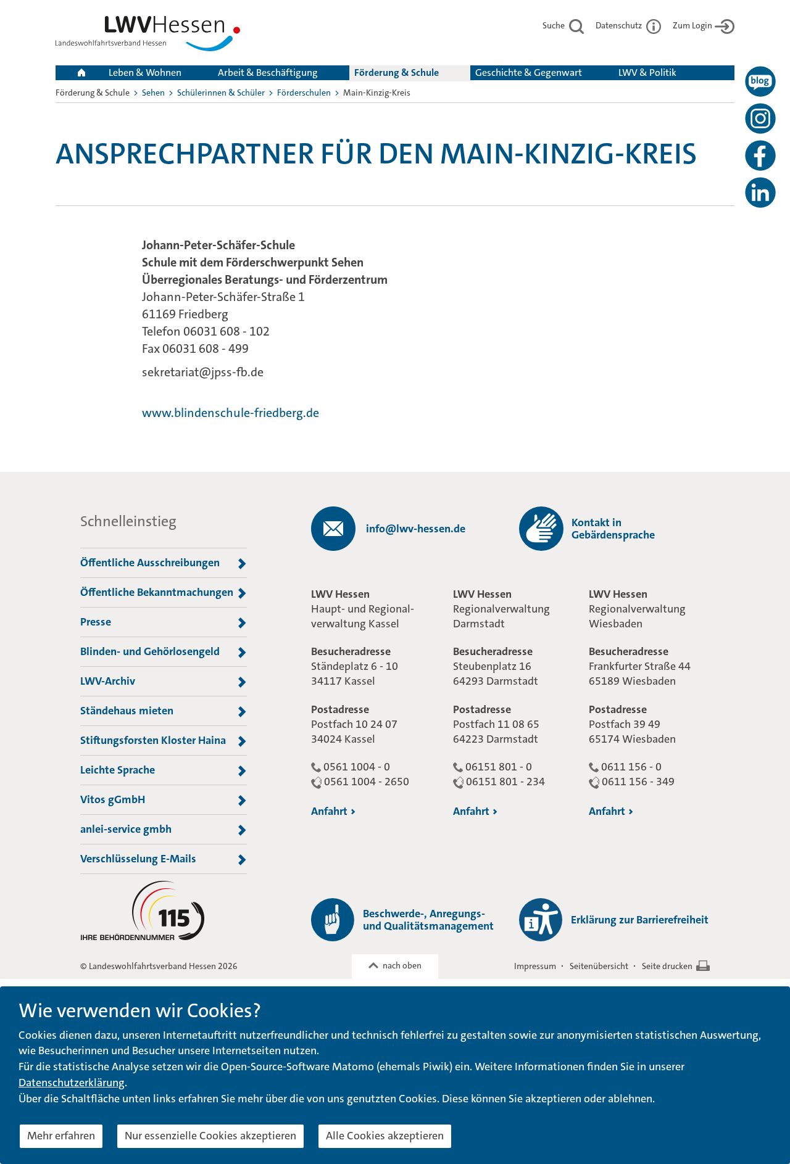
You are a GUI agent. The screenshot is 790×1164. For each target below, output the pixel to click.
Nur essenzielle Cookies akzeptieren (210, 1135)
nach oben (402, 965)
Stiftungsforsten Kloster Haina (153, 740)
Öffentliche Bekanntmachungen (156, 592)
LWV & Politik (647, 72)
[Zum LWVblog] (760, 81)
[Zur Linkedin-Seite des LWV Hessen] (760, 192)
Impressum (535, 966)
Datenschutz (620, 25)
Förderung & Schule (396, 72)
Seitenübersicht (599, 966)
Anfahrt (329, 811)
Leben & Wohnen (145, 72)
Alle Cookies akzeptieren (385, 1135)
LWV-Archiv (107, 681)
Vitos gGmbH (112, 799)
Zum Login (692, 25)
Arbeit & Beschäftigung (268, 72)
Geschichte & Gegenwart (528, 72)
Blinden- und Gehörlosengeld (150, 651)
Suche (555, 25)
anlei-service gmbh (126, 829)
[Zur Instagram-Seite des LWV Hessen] (760, 118)
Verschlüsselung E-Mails (138, 858)
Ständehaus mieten (126, 710)
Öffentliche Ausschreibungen (150, 562)
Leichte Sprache (117, 769)
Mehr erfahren (61, 1135)
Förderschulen (304, 92)
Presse (95, 621)
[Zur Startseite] (148, 36)
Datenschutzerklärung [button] (72, 1082)
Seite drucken (667, 966)
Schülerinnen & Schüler (221, 92)
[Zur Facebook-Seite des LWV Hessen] (760, 155)
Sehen (153, 92)
